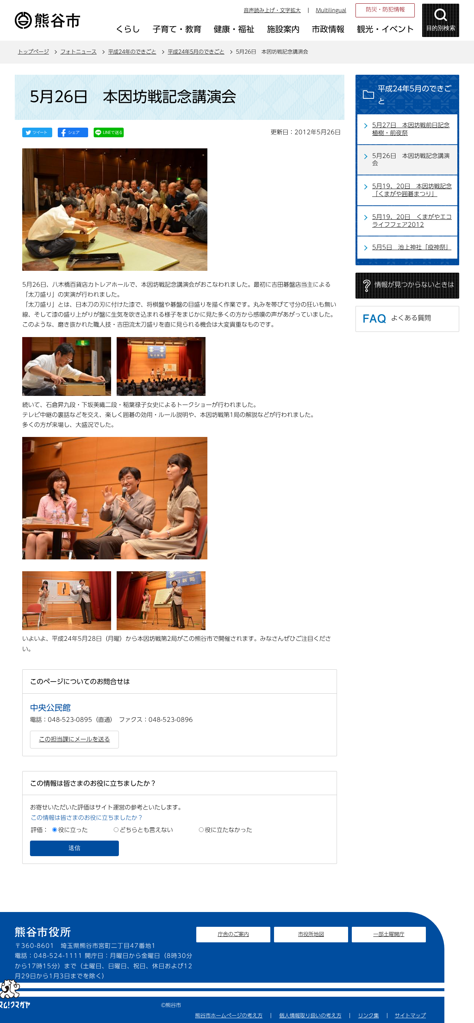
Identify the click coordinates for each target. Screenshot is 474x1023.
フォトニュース (78, 51)
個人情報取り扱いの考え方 (310, 1015)
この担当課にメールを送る (74, 739)
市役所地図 (311, 934)
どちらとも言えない (146, 830)
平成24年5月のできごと (196, 51)
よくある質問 (411, 317)
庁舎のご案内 (233, 934)
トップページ (33, 51)
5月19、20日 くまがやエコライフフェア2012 (412, 221)
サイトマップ (410, 1015)
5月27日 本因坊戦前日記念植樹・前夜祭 (411, 129)
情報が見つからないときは (414, 284)
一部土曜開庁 (388, 934)
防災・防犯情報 (385, 9)
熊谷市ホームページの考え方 (229, 1015)
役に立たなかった (228, 830)
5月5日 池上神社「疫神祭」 (411, 247)
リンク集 (368, 1015)
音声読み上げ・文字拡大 (272, 10)
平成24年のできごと (132, 51)
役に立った (73, 830)
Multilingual (331, 10)
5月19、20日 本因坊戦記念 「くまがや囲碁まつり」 (412, 190)
